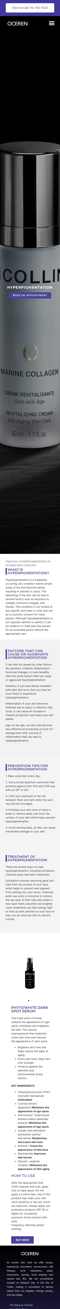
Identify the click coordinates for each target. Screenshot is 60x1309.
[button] (51, 23)
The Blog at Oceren (21, 1305)
